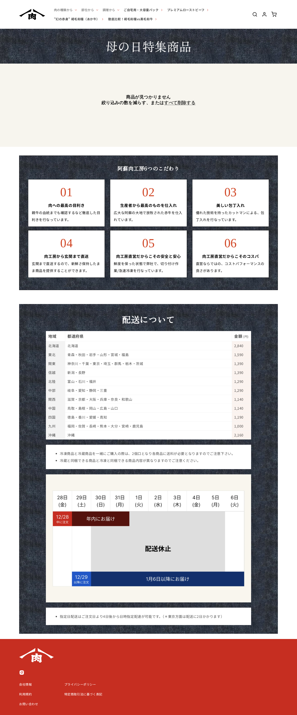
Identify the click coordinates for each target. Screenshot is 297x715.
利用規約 (25, 694)
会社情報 (25, 684)
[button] (65, 9)
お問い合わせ (28, 704)
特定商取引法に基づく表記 (83, 694)
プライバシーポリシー (80, 684)
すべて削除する (179, 102)
